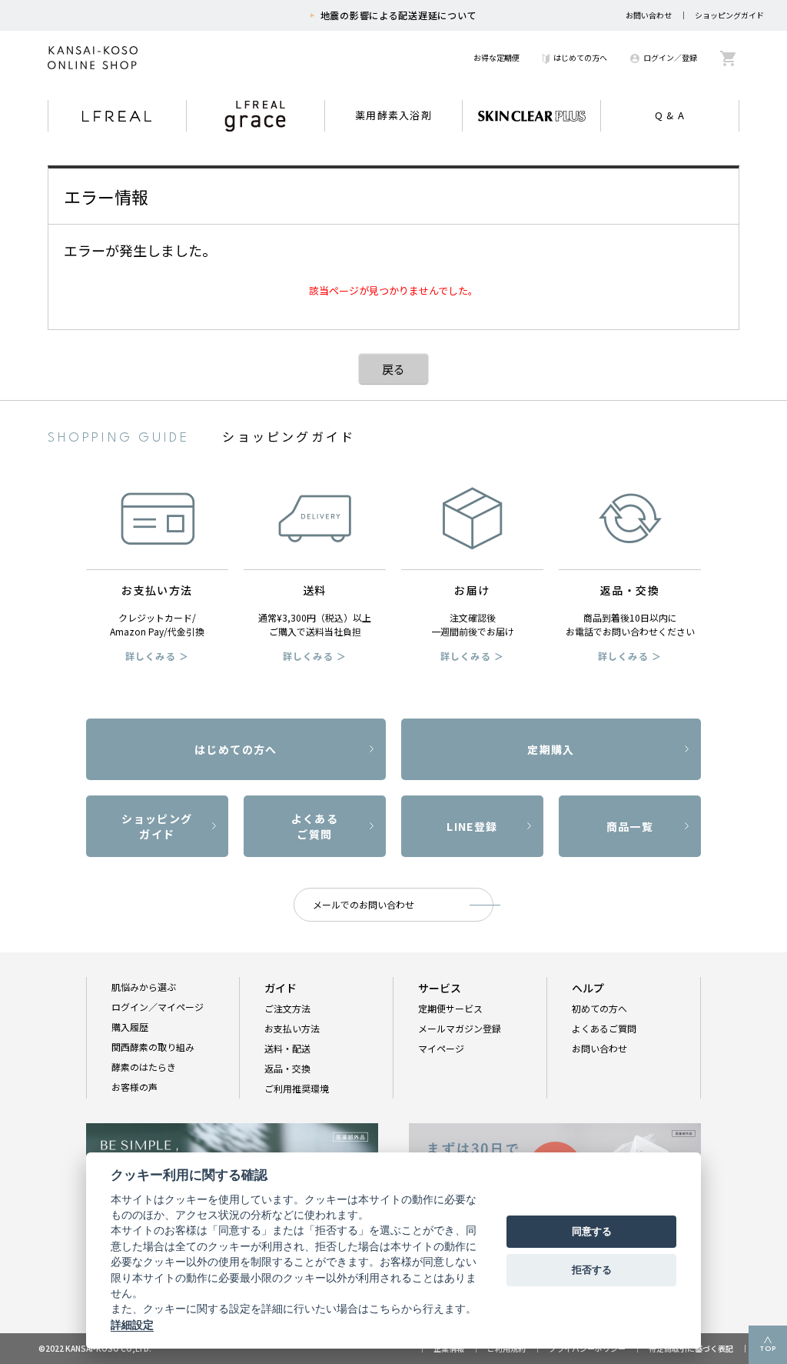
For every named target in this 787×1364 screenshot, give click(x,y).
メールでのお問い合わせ (363, 904)
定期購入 (551, 749)
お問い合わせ (649, 15)
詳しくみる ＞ (157, 655)
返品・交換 (287, 1068)
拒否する (592, 1269)
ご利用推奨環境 (296, 1088)
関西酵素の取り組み (152, 1046)
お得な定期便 (496, 57)
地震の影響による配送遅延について (398, 15)
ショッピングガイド (729, 15)
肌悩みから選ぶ (143, 986)
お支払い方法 (292, 1028)
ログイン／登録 (670, 57)
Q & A (670, 115)
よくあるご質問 (315, 826)
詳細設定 (132, 1325)
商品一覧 (630, 826)
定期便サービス (450, 1008)
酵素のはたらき (143, 1066)
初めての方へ (599, 1008)
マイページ (441, 1048)
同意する (592, 1231)
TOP (768, 1349)
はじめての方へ (580, 57)
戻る (393, 369)
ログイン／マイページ (157, 1006)
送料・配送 (287, 1048)
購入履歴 (129, 1026)
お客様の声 (134, 1086)
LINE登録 (472, 826)
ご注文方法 (287, 1008)
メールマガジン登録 (459, 1028)
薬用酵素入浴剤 (393, 115)
